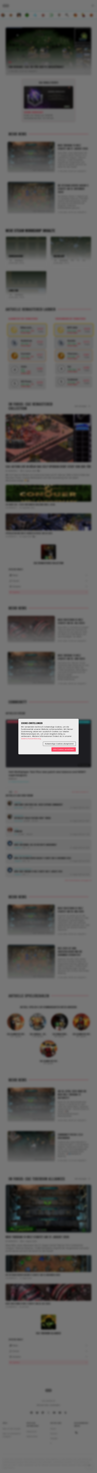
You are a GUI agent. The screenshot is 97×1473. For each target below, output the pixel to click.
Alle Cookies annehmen (63, 749)
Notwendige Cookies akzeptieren (59, 744)
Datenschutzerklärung (31, 738)
